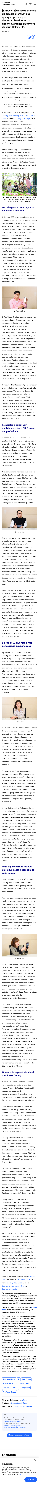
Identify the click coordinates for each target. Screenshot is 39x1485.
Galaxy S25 (24, 1383)
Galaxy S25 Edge (22, 119)
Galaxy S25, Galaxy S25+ (13, 115)
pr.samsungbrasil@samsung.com (15, 1427)
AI (19, 1379)
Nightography (24, 1388)
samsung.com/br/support (12, 1421)
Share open (33, 37)
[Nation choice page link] (30, 4)
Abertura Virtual (9, 1379)
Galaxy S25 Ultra (24, 1280)
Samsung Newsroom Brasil (13, 1286)
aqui (19, 1474)
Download (29, 37)
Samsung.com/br (9, 1289)
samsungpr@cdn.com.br (12, 1425)
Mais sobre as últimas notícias (18, 1435)
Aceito (31, 1479)
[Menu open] (35, 4)
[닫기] (35, 1460)
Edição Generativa (10, 1383)
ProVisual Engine (9, 1392)
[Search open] (26, 4)
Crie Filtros (26, 1379)
